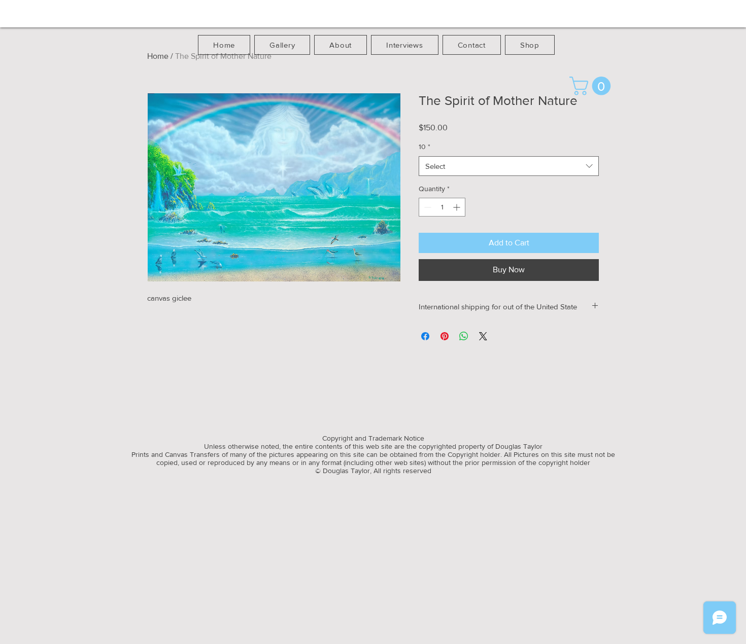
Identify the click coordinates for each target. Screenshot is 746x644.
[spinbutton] (442, 207)
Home (157, 56)
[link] (592, 86)
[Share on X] (483, 336)
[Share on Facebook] (425, 336)
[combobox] (509, 166)
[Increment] (457, 207)
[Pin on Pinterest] (444, 336)
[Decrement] (426, 207)
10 (424, 146)
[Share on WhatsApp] (464, 336)
